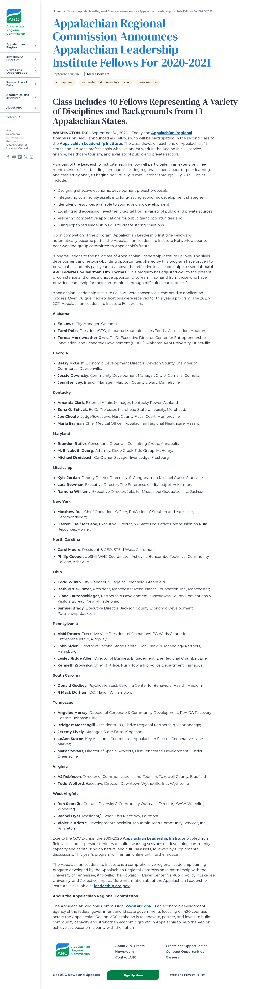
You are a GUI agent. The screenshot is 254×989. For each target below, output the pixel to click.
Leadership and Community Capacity (106, 82)
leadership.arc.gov (112, 886)
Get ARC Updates (16, 144)
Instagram (31, 157)
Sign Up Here (133, 975)
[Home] (15, 22)
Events (10, 130)
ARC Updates (64, 82)
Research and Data (16, 83)
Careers (172, 957)
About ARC (14, 107)
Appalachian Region (15, 46)
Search (11, 117)
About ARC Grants (130, 946)
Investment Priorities (14, 58)
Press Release (148, 82)
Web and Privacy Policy (187, 975)
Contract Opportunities (185, 952)
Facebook (8, 157)
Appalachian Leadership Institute (91, 143)
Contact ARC (125, 957)
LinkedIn (20, 157)
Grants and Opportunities (16, 71)
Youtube (14, 157)
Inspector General (17, 148)
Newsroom (13, 134)
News (70, 11)
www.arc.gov (138, 906)
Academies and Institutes (17, 96)
